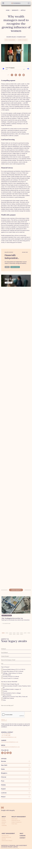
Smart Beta (4, 838)
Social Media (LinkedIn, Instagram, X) (12, 689)
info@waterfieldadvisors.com (8, 737)
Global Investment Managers (7, 840)
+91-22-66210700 (5, 733)
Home (7, 10)
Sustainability (4, 825)
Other (4, 700)
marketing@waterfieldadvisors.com (10, 747)
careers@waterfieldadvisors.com (9, 742)
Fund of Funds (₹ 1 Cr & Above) (10, 678)
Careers (22, 835)
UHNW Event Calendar (8, 698)
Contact (22, 838)
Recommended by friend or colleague (12, 693)
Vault (21, 833)
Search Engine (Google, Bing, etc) (11, 684)
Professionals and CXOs (15, 820)
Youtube (5, 691)
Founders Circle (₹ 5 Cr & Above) (11, 676)
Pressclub (3, 823)
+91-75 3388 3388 (5, 735)
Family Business (14, 818)
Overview (3, 818)
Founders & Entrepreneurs (16, 822)
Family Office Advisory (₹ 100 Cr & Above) (13, 671)
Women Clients (14, 823)
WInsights (15, 10)
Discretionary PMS (5, 835)
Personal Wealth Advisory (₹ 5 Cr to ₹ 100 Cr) (14, 669)
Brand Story (4, 822)
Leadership (4, 820)
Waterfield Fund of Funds (6, 837)
